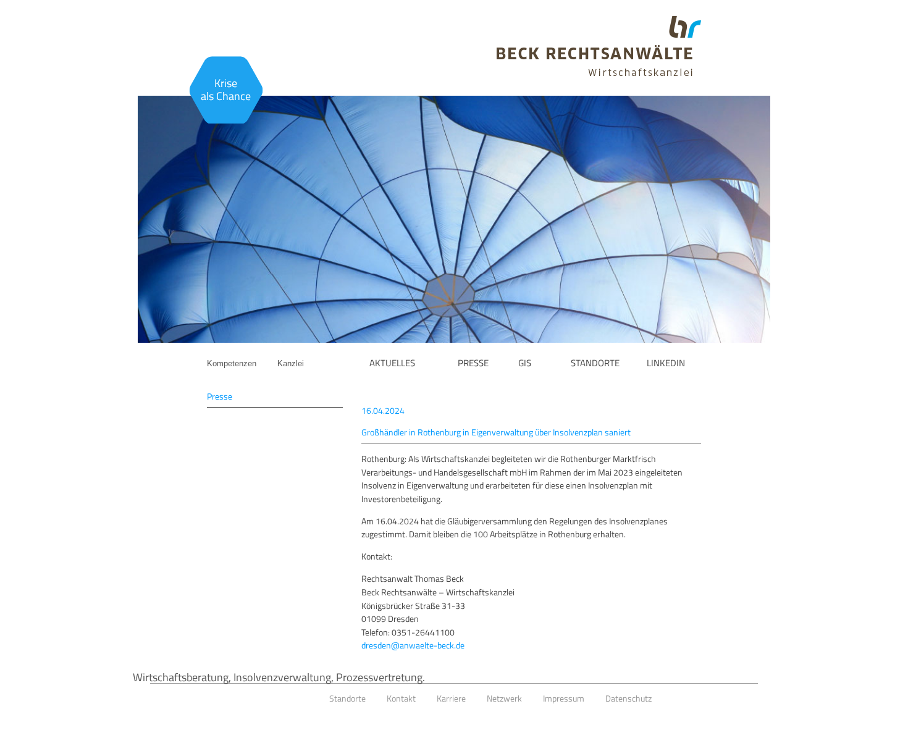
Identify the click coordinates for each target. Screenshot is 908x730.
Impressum (563, 698)
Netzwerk (504, 698)
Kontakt (401, 698)
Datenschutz (628, 698)
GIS (524, 363)
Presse (473, 363)
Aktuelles (392, 363)
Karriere (451, 698)
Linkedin (666, 363)
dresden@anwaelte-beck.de (413, 645)
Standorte (595, 363)
